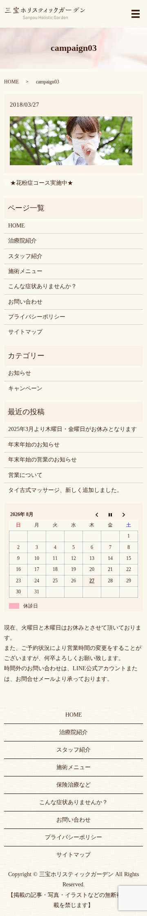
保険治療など (73, 785)
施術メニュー (25, 271)
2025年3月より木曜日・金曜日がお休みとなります (72, 429)
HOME (11, 82)
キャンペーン (25, 388)
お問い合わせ (25, 302)
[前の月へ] (92, 514)
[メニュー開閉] (135, 14)
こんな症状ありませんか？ (42, 286)
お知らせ (19, 373)
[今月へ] (110, 514)
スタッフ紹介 (25, 256)
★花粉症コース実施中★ (41, 183)
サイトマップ (25, 332)
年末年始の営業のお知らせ (42, 460)
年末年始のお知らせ (34, 445)
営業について (25, 475)
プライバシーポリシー (36, 317)
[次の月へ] (129, 514)
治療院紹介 (22, 241)
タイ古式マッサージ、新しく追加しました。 (65, 490)
